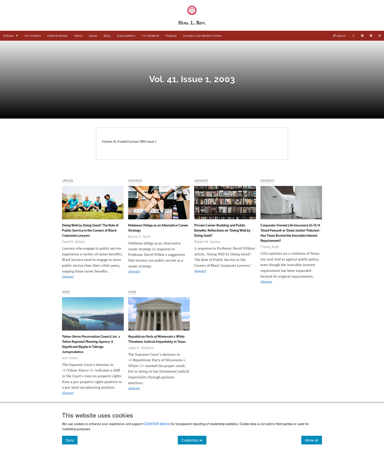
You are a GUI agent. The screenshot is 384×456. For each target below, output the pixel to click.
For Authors (33, 35)
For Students (150, 35)
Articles (8, 35)
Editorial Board (57, 35)
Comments (135, 180)
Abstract (68, 276)
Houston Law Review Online (202, 35)
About (78, 35)
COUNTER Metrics (156, 423)
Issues (93, 35)
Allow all (313, 440)
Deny (72, 440)
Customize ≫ (193, 440)
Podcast (171, 35)
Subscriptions (126, 35)
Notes (66, 291)
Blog (107, 35)
